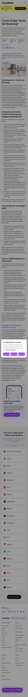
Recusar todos (6, 354)
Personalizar (14, 354)
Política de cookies (11, 349)
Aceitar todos (21, 354)
